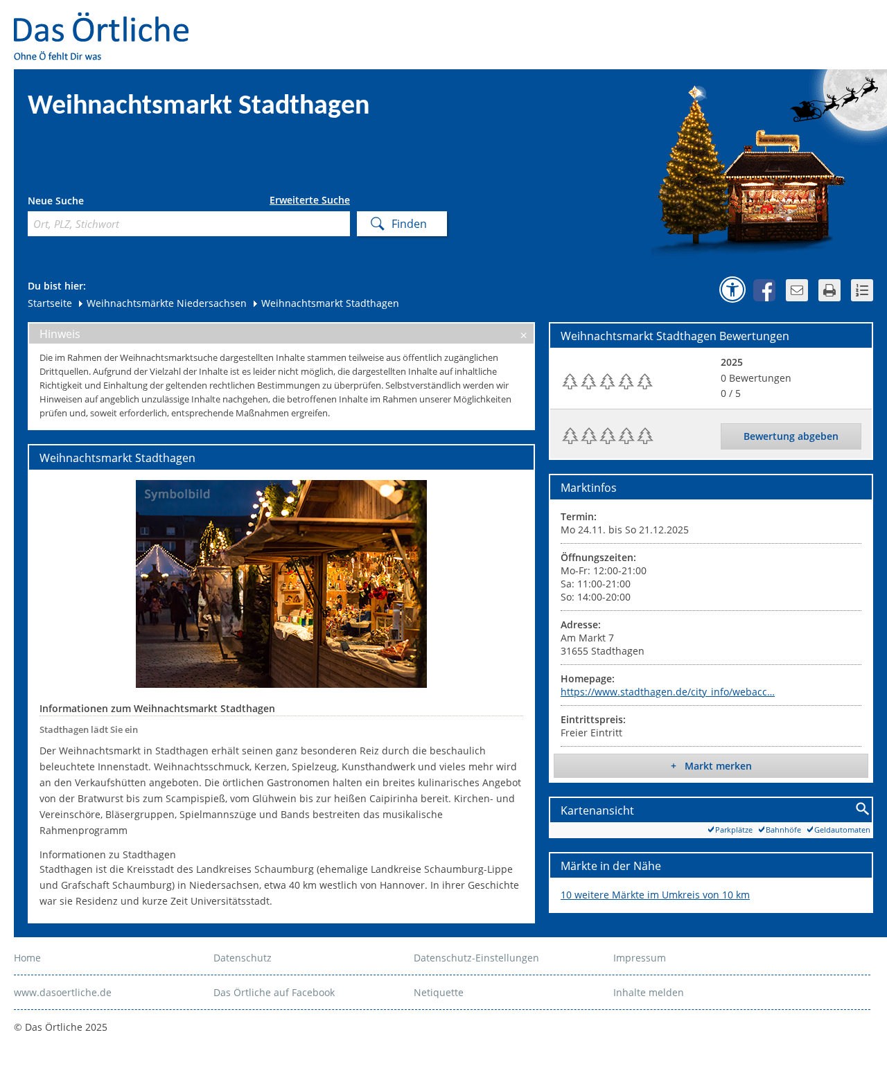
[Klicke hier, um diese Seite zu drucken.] (829, 290)
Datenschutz (242, 957)
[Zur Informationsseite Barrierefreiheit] (732, 289)
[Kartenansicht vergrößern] (863, 809)
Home (27, 957)
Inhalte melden (648, 992)
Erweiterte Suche (310, 200)
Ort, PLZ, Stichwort (89, 202)
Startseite (50, 303)
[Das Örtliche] (107, 21)
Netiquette (439, 992)
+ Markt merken (711, 765)
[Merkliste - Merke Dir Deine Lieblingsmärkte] (862, 290)
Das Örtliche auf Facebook (274, 992)
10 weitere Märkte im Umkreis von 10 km (655, 894)
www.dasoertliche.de (63, 992)
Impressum (639, 957)
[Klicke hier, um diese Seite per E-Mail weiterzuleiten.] (797, 290)
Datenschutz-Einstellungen (476, 957)
